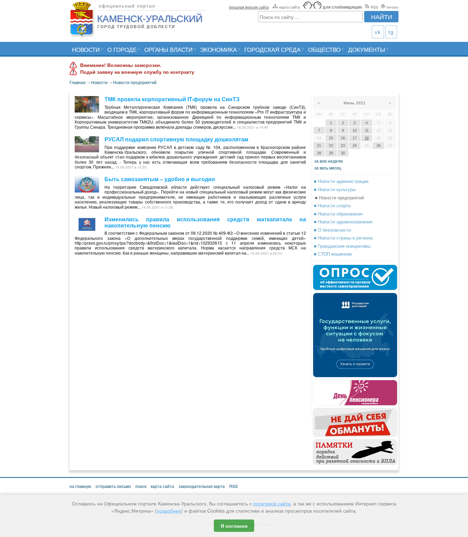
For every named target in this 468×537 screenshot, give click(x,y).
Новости (86, 49)
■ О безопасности (332, 229)
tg (391, 31)
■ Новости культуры (335, 189)
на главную (80, 486)
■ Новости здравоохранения (343, 221)
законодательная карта (201, 486)
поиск (140, 486)
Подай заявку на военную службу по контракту (137, 72)
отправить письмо (113, 486)
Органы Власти (168, 49)
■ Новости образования (338, 213)
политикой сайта (272, 503)
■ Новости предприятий (339, 197)
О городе (122, 49)
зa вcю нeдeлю (328, 161)
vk (378, 31)
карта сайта (289, 7)
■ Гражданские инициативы (342, 246)
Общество (324, 49)
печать (392, 7)
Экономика (218, 49)
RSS (374, 7)
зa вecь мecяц (327, 168)
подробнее (169, 510)
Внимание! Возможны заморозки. (120, 65)
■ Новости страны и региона (343, 237)
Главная (78, 82)
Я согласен (234, 525)
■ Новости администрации (341, 181)
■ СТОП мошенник (333, 253)
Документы (366, 49)
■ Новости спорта (332, 205)
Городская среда (272, 49)
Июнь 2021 (355, 103)
